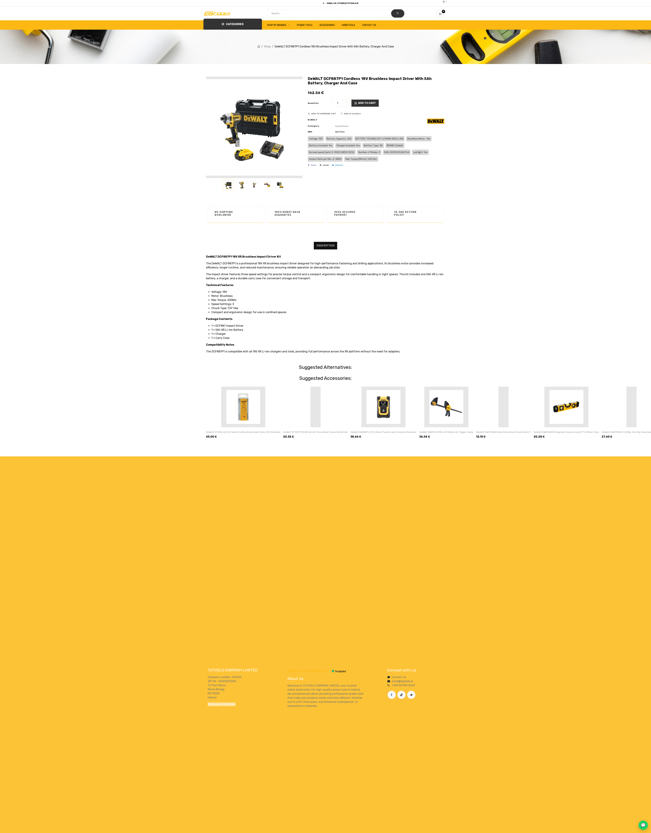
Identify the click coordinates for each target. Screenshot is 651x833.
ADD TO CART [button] (367, 102)
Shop (267, 46)
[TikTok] (401, 695)
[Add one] (346, 102)
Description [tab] (325, 245)
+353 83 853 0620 (403, 685)
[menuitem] (280, 25)
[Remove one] (346, 106)
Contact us (399, 677)
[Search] (397, 13)
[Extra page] (411, 695)
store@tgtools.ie (402, 681)
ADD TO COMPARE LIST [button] (323, 113)
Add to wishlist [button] (352, 113)
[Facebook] (392, 695)
